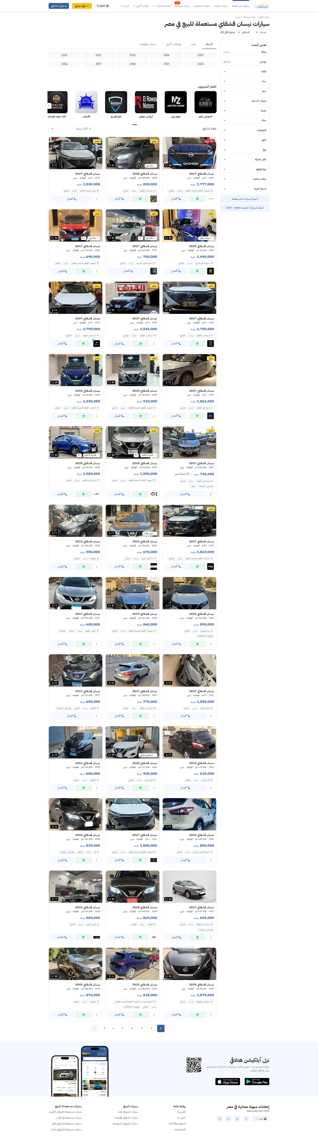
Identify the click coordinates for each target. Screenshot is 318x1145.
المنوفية (93, 780)
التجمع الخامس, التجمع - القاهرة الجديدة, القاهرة (134, 1001)
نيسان (180, 190)
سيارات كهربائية (182, 6)
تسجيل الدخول (59, 6)
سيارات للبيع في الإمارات (126, 1118)
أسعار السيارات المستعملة (245, 199)
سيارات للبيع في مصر (128, 1112)
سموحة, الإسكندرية (202, 263)
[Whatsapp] (197, 198)
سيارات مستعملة (241, 6)
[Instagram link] (219, 1119)
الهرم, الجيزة (91, 924)
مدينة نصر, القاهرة (146, 190)
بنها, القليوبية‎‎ (205, 631)
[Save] (167, 141)
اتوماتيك (62, 631)
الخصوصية (180, 1129)
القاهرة (93, 708)
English (101, 5)
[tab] (209, 44)
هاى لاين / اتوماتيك (206, 486)
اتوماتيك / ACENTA (205, 636)
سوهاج (93, 558)
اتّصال (174, 199)
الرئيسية (182, 1112)
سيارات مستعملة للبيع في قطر (67, 1123)
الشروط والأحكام (177, 1123)
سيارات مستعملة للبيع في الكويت (65, 1112)
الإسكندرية (206, 780)
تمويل (193, 486)
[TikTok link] (237, 1119)
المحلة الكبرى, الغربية (145, 263)
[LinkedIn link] (228, 1119)
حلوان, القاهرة (90, 631)
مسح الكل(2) (227, 32)
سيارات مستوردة (202, 6)
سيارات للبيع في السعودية (125, 1123)
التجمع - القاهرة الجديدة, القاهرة (84, 263)
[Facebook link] (246, 1119)
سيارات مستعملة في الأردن (69, 1118)
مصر (260, 1118)
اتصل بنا (181, 1118)
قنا (95, 852)
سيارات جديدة (221, 6)
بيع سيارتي (80, 6)
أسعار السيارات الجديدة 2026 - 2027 (245, 208)
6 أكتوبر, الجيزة (147, 558)
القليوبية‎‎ (93, 1001)
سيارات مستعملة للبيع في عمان (66, 1129)
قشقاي (171, 190)
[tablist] (132, 44)
